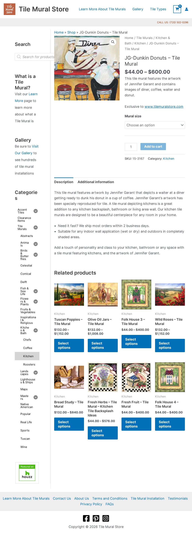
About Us (81, 498)
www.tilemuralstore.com (164, 107)
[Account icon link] (186, 9)
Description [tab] (63, 182)
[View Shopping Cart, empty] (177, 9)
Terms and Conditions (109, 498)
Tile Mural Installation (147, 498)
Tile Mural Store (44, 9)
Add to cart (153, 146)
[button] (113, 42)
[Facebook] (86, 518)
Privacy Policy (91, 504)
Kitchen (140, 43)
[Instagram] (106, 518)
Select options (64, 345)
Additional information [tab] (96, 182)
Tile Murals (144, 38)
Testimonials (178, 498)
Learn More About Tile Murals (26, 498)
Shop (71, 32)
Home (59, 32)
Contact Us (62, 498)
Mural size (133, 116)
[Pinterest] (96, 518)
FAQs (110, 504)
